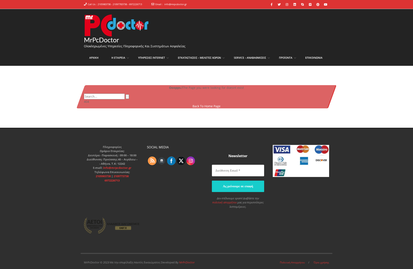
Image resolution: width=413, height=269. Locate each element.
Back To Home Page (206, 106)
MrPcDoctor (101, 40)
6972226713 (112, 180)
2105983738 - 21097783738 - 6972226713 (120, 4)
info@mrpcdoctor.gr (175, 4)
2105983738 (103, 176)
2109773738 (121, 176)
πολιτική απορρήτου (224, 202)
